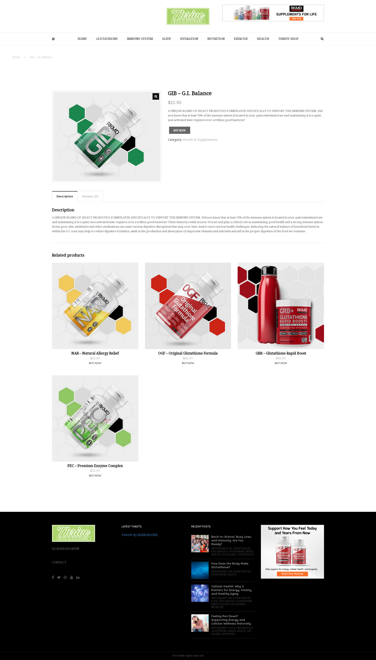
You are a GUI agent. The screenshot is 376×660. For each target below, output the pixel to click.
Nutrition (217, 607)
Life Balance (228, 554)
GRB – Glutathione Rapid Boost (281, 353)
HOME (82, 38)
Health (215, 554)
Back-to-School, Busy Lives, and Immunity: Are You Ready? (231, 540)
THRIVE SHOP (288, 38)
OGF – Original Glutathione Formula (188, 353)
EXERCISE (241, 38)
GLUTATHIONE (107, 38)
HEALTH (263, 38)
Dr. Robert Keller (239, 548)
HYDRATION (189, 38)
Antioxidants (219, 548)
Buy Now (179, 130)
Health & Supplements (200, 139)
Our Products (246, 554)
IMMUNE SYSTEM (140, 38)
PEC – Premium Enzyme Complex (95, 466)
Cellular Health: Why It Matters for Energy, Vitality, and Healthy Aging (231, 589)
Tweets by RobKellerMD (140, 535)
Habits (249, 551)
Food (214, 601)
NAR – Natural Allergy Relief (95, 353)
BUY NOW (95, 475)
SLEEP (166, 38)
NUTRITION (216, 38)
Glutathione (236, 551)
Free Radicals (219, 551)
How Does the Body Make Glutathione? (229, 565)
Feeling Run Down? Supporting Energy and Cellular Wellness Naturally (231, 619)
